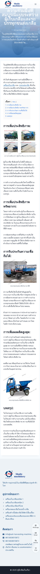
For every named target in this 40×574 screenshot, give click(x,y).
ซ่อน (14, 102)
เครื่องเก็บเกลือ (9, 85)
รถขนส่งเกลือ (24, 85)
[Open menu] (35, 4)
